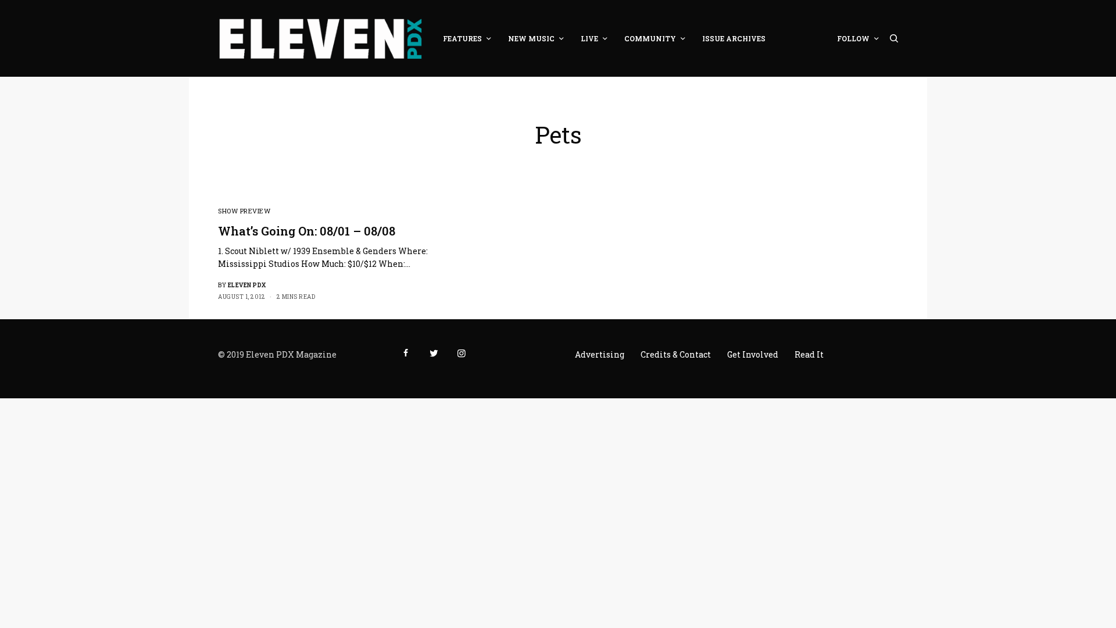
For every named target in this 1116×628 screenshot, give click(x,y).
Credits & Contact (676, 354)
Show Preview (244, 210)
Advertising (599, 354)
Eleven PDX (247, 285)
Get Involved (752, 354)
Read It (809, 354)
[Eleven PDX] (320, 38)
